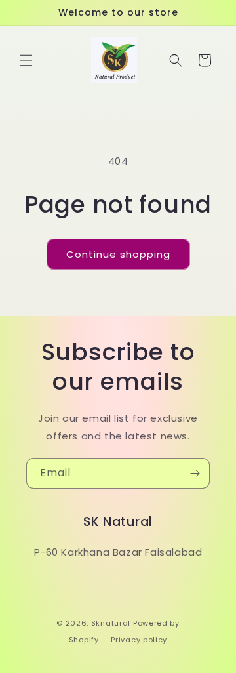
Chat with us (207, 644)
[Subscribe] (194, 473)
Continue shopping (118, 254)
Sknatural (110, 623)
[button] (26, 60)
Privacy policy (139, 639)
